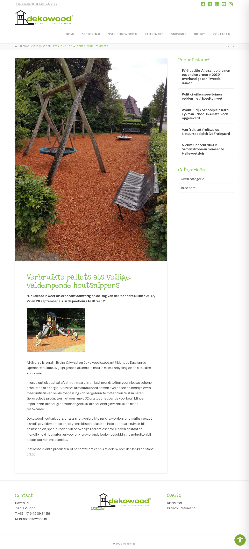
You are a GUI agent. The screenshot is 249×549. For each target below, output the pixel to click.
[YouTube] (100, 508)
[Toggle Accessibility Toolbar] (240, 540)
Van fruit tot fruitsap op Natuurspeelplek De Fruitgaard (206, 131)
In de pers (188, 188)
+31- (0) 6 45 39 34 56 (45, 4)
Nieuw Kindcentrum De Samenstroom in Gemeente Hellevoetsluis (203, 149)
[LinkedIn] (97, 508)
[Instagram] (103, 508)
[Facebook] (92, 508)
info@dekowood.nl (24, 4)
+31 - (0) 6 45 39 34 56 (34, 513)
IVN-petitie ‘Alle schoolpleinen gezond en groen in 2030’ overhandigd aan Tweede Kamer (206, 76)
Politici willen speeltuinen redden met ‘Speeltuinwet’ (203, 96)
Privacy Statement (181, 508)
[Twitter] (95, 508)
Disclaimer (174, 503)
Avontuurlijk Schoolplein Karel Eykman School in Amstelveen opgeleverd (205, 114)
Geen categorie (192, 179)
